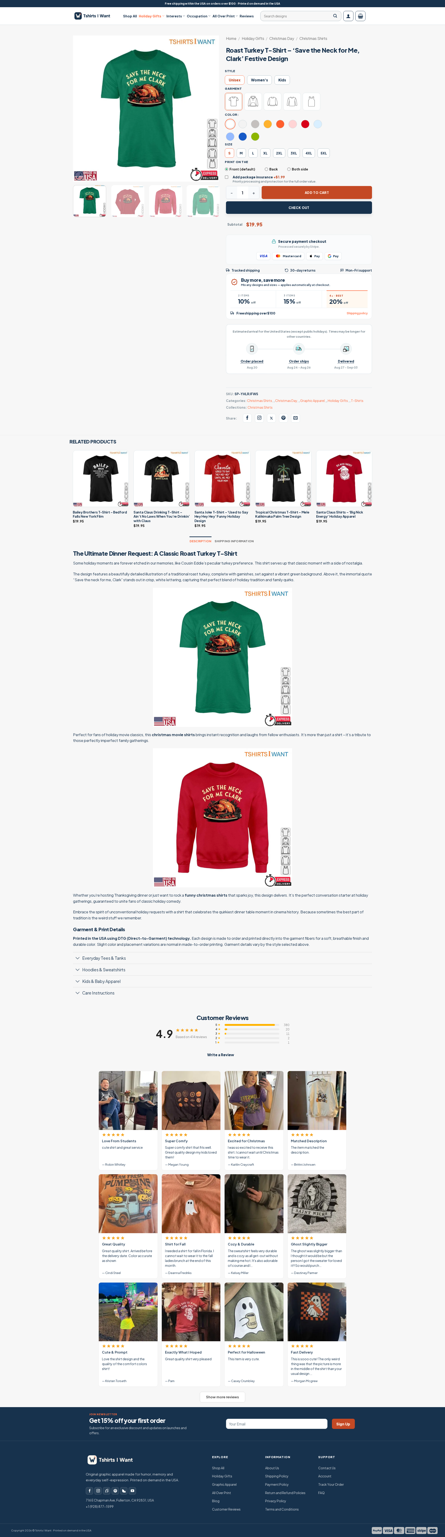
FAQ (321, 1493)
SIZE (228, 144)
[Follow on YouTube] (132, 1491)
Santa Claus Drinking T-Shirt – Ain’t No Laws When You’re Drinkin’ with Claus (162, 516)
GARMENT (233, 88)
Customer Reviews (226, 1509)
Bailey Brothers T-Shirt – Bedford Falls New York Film (100, 514)
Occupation (197, 16)
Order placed (252, 361)
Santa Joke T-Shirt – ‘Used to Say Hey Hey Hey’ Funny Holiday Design (221, 516)
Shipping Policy (277, 1476)
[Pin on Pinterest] (283, 418)
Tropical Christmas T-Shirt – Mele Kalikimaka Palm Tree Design (282, 514)
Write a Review (220, 1054)
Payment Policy (277, 1484)
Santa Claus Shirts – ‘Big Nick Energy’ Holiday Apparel (339, 514)
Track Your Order (331, 1484)
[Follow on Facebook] (89, 1491)
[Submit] (335, 16)
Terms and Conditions (282, 1509)
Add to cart (317, 192)
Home (231, 38)
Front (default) (242, 169)
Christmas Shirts (313, 38)
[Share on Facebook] (247, 418)
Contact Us (327, 1468)
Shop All (130, 16)
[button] (348, 16)
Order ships (299, 361)
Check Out (299, 207)
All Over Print (224, 16)
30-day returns (302, 270)
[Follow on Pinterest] (115, 1491)
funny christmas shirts (206, 895)
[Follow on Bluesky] (123, 1491)
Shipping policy (357, 313)
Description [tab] (201, 541)
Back (273, 169)
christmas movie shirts (173, 734)
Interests (174, 16)
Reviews (247, 16)
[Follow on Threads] (106, 1491)
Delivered (346, 361)
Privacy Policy (275, 1501)
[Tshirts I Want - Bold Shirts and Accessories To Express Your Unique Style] (95, 15)
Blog (215, 1501)
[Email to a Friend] (295, 418)
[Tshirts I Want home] (113, 1460)
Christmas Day (281, 38)
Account (324, 1476)
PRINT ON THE (236, 162)
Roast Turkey (198, 553)
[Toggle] (77, 958)
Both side (300, 169)
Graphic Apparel (312, 400)
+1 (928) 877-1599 (100, 1506)
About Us (272, 1468)
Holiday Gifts (150, 16)
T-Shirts (357, 400)
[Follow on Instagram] (98, 1491)
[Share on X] (271, 418)
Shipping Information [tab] (234, 541)
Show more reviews (222, 1397)
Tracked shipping (246, 270)
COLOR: (232, 114)
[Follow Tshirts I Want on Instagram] (259, 418)
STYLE (230, 71)
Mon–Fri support (359, 270)
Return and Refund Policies (285, 1493)
